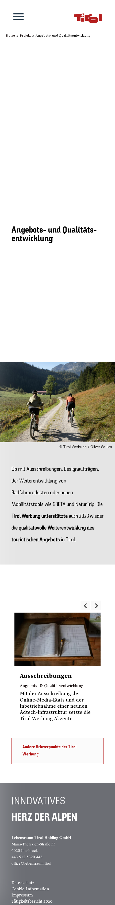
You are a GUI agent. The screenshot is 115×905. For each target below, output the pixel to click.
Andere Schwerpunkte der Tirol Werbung (49, 751)
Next (96, 605)
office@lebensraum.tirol (31, 863)
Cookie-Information (30, 889)
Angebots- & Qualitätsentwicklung (51, 685)
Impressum (22, 895)
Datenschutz (22, 882)
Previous (85, 605)
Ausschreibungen (46, 675)
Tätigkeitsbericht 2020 (31, 901)
